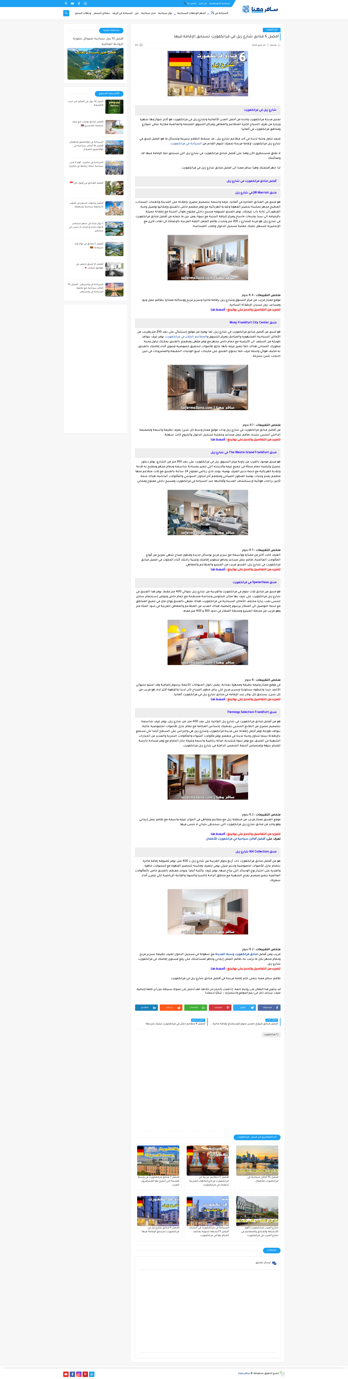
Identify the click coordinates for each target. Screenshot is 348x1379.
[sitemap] (91, 1374)
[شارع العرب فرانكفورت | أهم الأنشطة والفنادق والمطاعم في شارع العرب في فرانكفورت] (257, 1211)
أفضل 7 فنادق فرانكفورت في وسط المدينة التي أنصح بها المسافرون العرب (158, 1181)
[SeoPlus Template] (282, 1373)
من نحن (203, 3)
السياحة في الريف (122, 13)
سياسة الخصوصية (219, 3)
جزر (137, 13)
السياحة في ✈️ (219, 13)
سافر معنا (244, 1373)
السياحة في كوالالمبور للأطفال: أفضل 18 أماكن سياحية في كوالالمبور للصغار (86, 146)
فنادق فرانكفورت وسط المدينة (236, 954)
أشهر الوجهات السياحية (191, 13)
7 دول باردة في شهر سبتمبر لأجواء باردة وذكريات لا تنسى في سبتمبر (86, 227)
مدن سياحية (148, 13)
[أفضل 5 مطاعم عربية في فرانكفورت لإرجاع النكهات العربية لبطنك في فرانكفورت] (208, 1160)
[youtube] (72, 3)
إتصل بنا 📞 (190, 3)
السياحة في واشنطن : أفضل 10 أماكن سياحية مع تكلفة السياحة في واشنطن (85, 288)
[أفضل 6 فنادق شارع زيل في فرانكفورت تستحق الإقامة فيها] (158, 1211)
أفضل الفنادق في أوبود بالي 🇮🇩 (86, 183)
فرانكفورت (272, 30)
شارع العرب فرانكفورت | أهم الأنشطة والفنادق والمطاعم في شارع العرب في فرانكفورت (259, 1232)
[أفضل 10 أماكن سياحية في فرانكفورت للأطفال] (257, 1160)
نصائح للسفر (102, 13)
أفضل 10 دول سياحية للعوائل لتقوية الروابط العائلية (98, 41)
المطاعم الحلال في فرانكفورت (186, 337)
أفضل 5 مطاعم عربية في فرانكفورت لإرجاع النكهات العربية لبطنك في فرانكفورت (209, 1181)
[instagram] (85, 3)
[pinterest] (66, 3)
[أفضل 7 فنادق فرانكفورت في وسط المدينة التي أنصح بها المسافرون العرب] (158, 1160)
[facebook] (79, 3)
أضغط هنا (218, 310)
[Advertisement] (208, 1084)
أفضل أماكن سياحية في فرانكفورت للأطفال (235, 839)
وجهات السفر (83, 13)
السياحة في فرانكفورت (186, 144)
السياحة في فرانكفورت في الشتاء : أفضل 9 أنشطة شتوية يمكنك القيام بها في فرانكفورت (208, 1232)
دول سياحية (165, 13)
